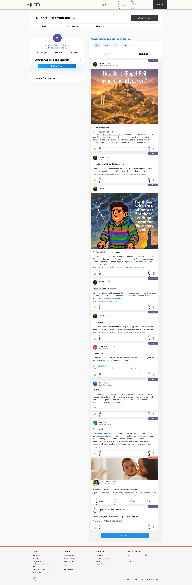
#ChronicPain (98, 264)
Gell (100, 383)
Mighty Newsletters (102, 561)
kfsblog (101, 63)
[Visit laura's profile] (95, 423)
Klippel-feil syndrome (115, 164)
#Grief (106, 264)
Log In (147, 5)
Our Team (35, 558)
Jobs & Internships (38, 561)
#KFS (133, 262)
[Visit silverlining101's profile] (95, 347)
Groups (137, 5)
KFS (100, 190)
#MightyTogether (99, 366)
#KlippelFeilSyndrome (144, 262)
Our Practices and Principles (41, 564)
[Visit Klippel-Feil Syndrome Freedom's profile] (95, 510)
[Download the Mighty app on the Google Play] (153, 556)
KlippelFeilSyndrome (105, 65)
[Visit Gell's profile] (95, 383)
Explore (124, 5)
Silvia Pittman (106, 482)
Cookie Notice (37, 572)
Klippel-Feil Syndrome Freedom (110, 510)
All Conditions (68, 569)
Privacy (153, 579)
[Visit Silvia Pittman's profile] (96, 483)
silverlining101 (104, 346)
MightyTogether (104, 348)
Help (34, 567)
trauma (150, 259)
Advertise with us (69, 561)
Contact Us (99, 555)
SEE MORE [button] (125, 536)
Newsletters (109, 5)
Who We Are (36, 555)
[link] (33, 5)
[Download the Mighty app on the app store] (136, 556)
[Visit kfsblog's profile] (95, 64)
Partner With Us (69, 558)
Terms (157, 579)
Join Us (160, 4)
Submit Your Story (69, 555)
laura (101, 422)
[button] (144, 18)
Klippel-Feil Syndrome (112, 134)
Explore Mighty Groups (103, 558)
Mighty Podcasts (101, 564)
